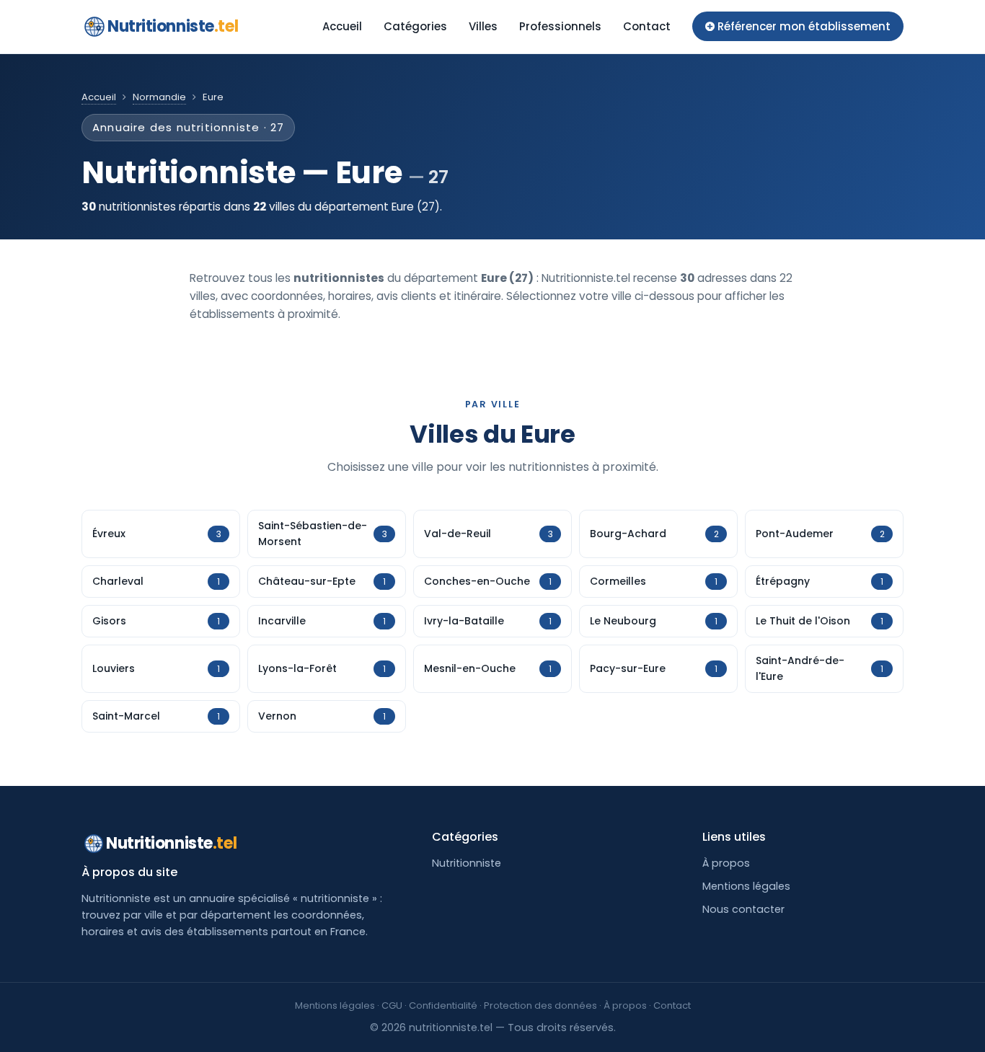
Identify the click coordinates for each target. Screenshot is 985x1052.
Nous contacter (743, 909)
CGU (391, 1005)
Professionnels (560, 26)
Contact (647, 26)
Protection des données (540, 1005)
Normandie (159, 97)
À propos (726, 863)
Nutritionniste (172, 26)
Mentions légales (746, 886)
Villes (483, 26)
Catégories (415, 26)
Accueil (342, 26)
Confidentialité (443, 1005)
